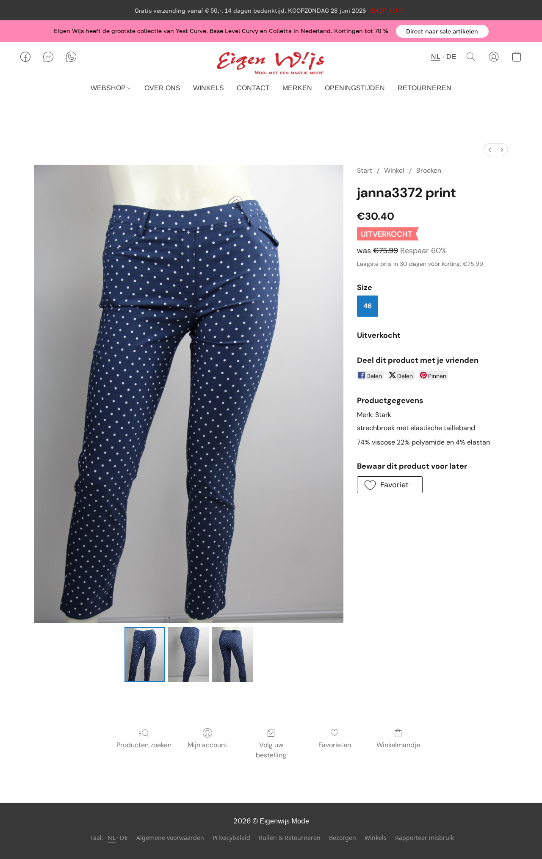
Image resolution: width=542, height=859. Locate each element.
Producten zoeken (143, 744)
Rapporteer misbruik (424, 838)
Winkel (394, 170)
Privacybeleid (231, 838)
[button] (442, 31)
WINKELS (208, 87)
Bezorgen (342, 838)
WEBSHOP (109, 87)
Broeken (428, 170)
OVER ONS (162, 87)
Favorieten (334, 744)
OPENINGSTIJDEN (355, 87)
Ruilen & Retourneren (290, 838)
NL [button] (435, 56)
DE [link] (124, 838)
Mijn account (207, 744)
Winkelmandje (398, 744)
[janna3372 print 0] (144, 654)
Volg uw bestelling (271, 750)
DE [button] (451, 56)
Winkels (376, 838)
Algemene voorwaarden (170, 838)
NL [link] (112, 838)
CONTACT (253, 87)
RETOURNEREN (424, 87)
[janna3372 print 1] (188, 654)
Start (364, 170)
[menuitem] (490, 150)
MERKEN (297, 87)
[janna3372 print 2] (232, 654)
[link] (389, 11)
